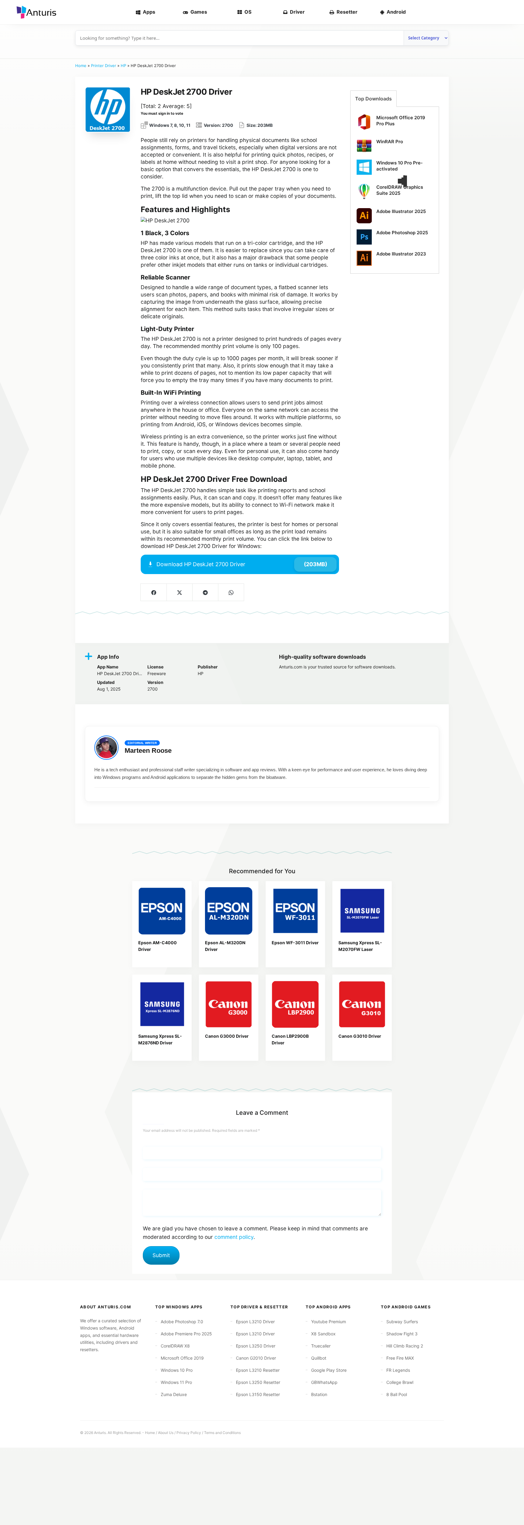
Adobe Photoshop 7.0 (182, 1321)
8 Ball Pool (396, 1394)
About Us (165, 1432)
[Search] (509, 12)
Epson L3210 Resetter (258, 1370)
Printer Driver (103, 65)
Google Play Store (329, 1370)
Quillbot (318, 1358)
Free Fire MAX (400, 1358)
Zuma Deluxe (174, 1394)
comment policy (234, 1237)
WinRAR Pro (389, 141)
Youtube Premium (328, 1321)
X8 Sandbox (323, 1333)
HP (123, 65)
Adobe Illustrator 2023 (401, 254)
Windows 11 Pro (176, 1382)
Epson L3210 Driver (255, 1321)
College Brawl (399, 1382)
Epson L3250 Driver (255, 1345)
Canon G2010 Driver (256, 1358)
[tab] (373, 98)
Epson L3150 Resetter (258, 1394)
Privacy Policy (188, 1432)
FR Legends (398, 1370)
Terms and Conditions (222, 1432)
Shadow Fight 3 (402, 1333)
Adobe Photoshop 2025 (402, 232)
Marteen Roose (148, 750)
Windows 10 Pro (177, 1370)
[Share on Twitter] (179, 592)
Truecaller (321, 1345)
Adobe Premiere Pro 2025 (186, 1333)
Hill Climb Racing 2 (404, 1345)
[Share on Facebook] (153, 592)
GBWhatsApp (324, 1382)
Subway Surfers (402, 1321)
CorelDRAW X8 (175, 1345)
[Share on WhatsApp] (231, 592)
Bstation (319, 1394)
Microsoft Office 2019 (182, 1358)
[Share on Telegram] (205, 592)
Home (80, 65)
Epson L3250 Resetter (258, 1382)
